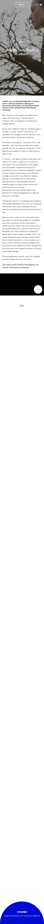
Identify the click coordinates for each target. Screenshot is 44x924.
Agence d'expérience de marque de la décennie (22, 916)
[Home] (22, 4)
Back (22, 305)
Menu (37, 5)
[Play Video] (38, 289)
